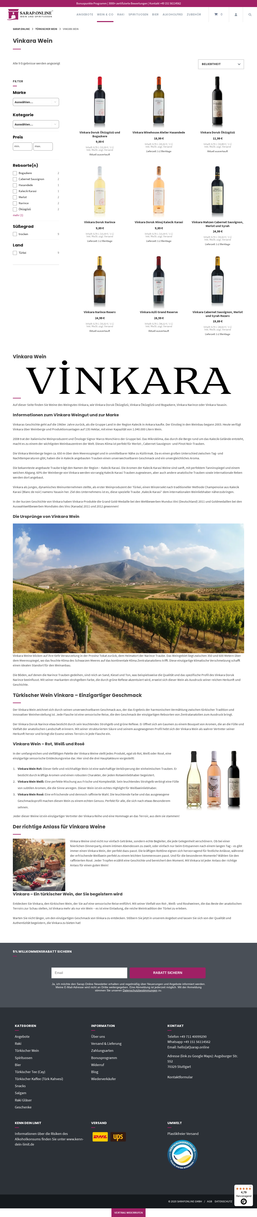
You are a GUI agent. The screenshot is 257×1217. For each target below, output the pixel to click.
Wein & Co (105, 14)
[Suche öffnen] (250, 14)
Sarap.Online (21, 29)
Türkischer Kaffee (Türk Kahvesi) (39, 1079)
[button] (55, 102)
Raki (120, 14)
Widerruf (97, 1065)
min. (17, 146)
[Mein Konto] (236, 14)
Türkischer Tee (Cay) (30, 1072)
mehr (18, 215)
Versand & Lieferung (106, 1043)
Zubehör (194, 14)
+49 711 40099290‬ (193, 1036)
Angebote (84, 14)
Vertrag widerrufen (128, 1212)
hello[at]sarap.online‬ (193, 1047)
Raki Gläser (23, 1100)
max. (38, 146)
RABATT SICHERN (167, 973)
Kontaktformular (180, 1077)
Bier (155, 14)
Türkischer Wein (46, 29)
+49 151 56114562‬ (197, 1042)
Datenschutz (223, 1201)
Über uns (98, 1036)
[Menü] (250, 1187)
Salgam (20, 1093)
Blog (94, 1072)
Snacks (20, 1086)
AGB (209, 1201)
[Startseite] (30, 14)
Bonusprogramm (104, 1058)
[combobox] (29, 102)
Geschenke (23, 1107)
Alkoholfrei (173, 14)
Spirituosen (138, 14)
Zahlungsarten (102, 1050)
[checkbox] (36, 173)
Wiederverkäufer (103, 1079)
